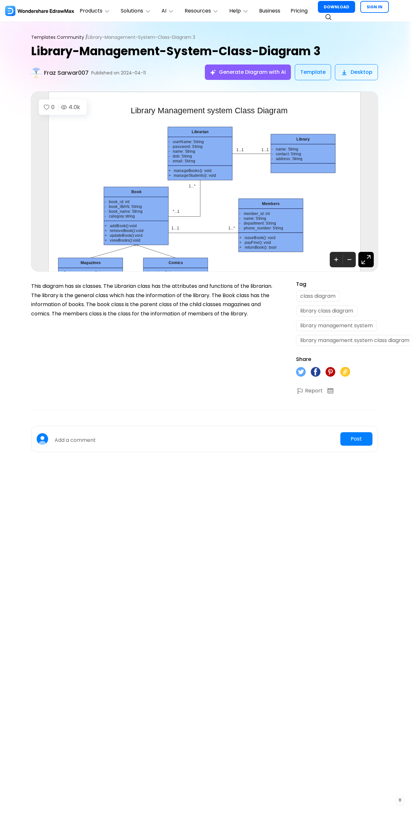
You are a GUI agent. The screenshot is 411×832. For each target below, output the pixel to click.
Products (91, 10)
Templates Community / (59, 37)
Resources (198, 10)
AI (164, 10)
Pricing (299, 10)
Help (235, 10)
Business (269, 10)
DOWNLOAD (336, 7)
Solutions (132, 10)
